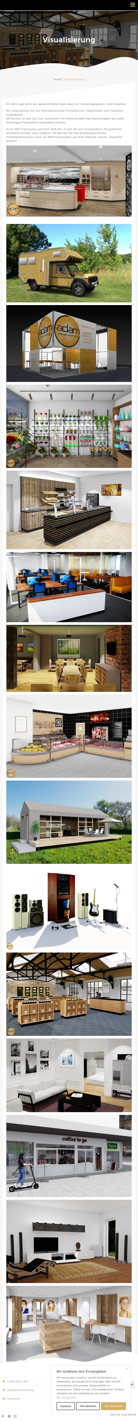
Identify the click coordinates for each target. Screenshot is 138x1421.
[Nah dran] (127, 1368)
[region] (91, 1389)
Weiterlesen (68, 1397)
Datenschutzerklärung (20, 1390)
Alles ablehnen (88, 1406)
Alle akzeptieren (114, 1406)
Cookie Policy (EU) (17, 1381)
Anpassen (65, 1406)
